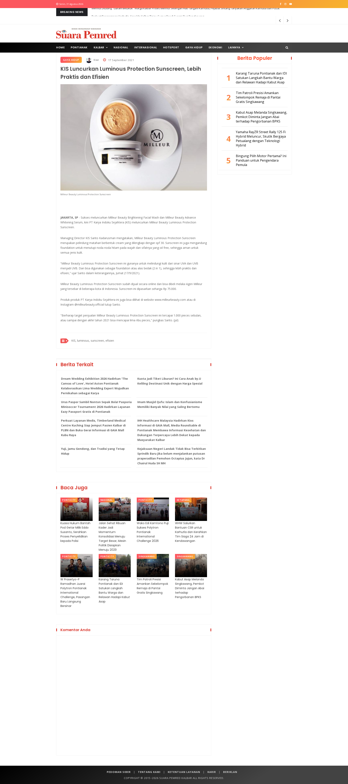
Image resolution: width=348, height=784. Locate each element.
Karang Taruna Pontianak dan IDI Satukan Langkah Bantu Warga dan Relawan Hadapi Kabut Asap (114, 590)
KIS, (73, 340)
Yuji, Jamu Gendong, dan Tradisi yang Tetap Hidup (93, 451)
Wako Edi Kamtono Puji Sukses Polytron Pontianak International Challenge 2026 (153, 532)
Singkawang (147, 556)
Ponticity (69, 499)
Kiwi (96, 60)
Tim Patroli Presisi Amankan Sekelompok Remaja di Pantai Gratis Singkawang (152, 586)
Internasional (145, 47)
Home (60, 47)
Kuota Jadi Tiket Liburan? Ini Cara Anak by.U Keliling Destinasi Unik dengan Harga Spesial (169, 381)
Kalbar (99, 47)
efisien (110, 340)
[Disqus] (133, 694)
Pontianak (79, 47)
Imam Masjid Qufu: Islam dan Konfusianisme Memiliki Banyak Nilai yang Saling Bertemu (169, 404)
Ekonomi (215, 47)
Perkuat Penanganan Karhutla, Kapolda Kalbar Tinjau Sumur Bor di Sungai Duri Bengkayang (148, 12)
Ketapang (183, 499)
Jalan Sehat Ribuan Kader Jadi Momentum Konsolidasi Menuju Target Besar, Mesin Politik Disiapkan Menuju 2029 (112, 536)
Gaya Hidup (194, 47)
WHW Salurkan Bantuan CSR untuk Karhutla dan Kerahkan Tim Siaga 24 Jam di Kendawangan (191, 532)
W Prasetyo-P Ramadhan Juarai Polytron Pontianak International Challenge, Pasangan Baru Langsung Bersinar (75, 592)
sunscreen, (98, 340)
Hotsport (171, 47)
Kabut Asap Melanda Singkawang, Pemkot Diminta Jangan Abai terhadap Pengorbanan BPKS (189, 588)
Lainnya (234, 47)
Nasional (121, 47)
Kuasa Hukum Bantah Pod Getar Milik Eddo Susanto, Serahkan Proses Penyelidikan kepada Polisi (75, 532)
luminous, (83, 340)
